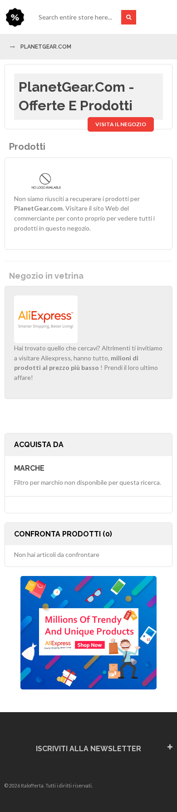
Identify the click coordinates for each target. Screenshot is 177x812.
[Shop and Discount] (15, 17)
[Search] (128, 17)
